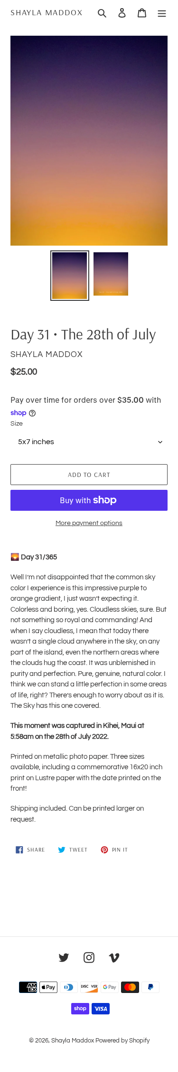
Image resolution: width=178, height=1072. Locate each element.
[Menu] (162, 12)
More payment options (89, 523)
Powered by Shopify (122, 1040)
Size (16, 423)
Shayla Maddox (46, 12)
